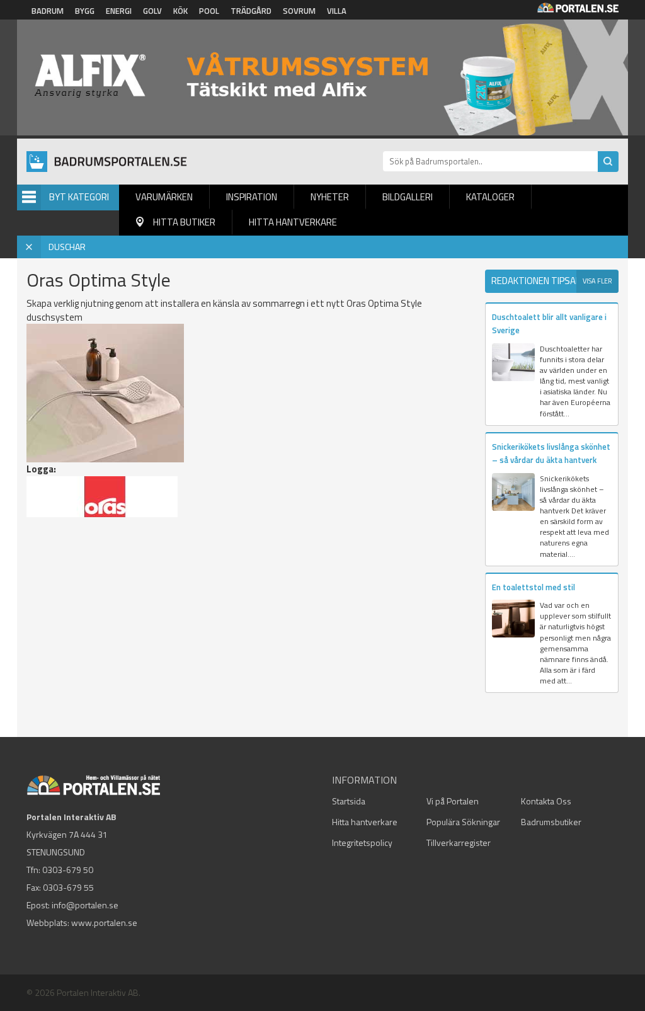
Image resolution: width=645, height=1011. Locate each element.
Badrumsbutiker (551, 821)
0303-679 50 (67, 869)
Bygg (84, 10)
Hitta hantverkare (293, 222)
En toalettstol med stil (533, 587)
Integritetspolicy (362, 842)
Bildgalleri (407, 197)
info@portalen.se (85, 904)
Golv (152, 10)
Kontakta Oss (546, 801)
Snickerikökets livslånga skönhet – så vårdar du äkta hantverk (551, 453)
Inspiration (251, 197)
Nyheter (330, 197)
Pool (209, 10)
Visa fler (597, 281)
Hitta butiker (184, 222)
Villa (336, 10)
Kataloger (490, 197)
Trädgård (251, 10)
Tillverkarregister (458, 842)
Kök (180, 10)
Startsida (348, 801)
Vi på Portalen (452, 801)
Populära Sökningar (463, 821)
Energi (119, 10)
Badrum (47, 10)
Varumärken (164, 197)
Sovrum (299, 10)
